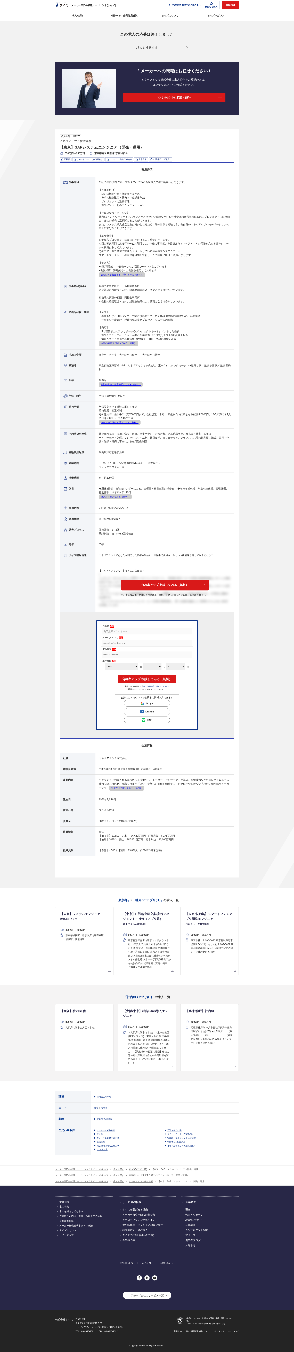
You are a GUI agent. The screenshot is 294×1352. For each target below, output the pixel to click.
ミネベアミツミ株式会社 (76, 141)
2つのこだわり (193, 1219)
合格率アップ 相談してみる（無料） (165, 585)
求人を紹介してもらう (71, 1211)
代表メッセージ (194, 1214)
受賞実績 (64, 1201)
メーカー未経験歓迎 (106, 1130)
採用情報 (125, 1263)
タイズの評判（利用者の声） (139, 1235)
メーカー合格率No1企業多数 (138, 1214)
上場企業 (101, 1142)
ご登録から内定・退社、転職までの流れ (80, 1216)
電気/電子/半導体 (104, 1119)
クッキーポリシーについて (226, 1331)
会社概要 (190, 1224)
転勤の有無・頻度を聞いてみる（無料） (121, 384)
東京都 (104, 1108)
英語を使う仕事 (174, 1130)
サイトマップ (66, 1235)
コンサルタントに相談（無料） (174, 97)
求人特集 (64, 1206)
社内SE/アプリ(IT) (105, 1097)
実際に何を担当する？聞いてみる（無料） (122, 274)
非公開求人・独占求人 (135, 1230)
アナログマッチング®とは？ (138, 1219)
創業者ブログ (193, 1240)
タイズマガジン (216, 15)
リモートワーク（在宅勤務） (180, 1134)
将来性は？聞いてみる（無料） (126, 788)
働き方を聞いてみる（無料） (115, 496)
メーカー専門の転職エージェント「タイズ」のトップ (81, 1169)
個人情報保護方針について (198, 1331)
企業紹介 (190, 1202)
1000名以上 (102, 1149)
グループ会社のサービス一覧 (147, 1295)
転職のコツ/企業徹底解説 (124, 15)
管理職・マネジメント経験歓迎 (181, 1138)
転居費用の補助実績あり (108, 1146)
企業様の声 (128, 1240)
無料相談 (230, 5)
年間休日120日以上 (176, 1142)
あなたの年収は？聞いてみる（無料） (119, 422)
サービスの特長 (131, 1202)
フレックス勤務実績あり (108, 1138)
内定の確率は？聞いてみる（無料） (118, 343)
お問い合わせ (166, 1263)
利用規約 (178, 1331)
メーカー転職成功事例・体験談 (76, 1225)
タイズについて (170, 15)
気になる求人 (211, 7)
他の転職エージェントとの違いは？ (142, 1224)
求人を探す (78, 15)
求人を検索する (147, 47)
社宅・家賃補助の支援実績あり (181, 1146)
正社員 (100, 1134)
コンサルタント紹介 (196, 1230)
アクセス (190, 1235)
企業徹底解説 (66, 1220)
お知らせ (190, 1245)
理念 (187, 1209)
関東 (96, 1108)
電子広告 (146, 1263)
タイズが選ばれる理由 (135, 1209)
